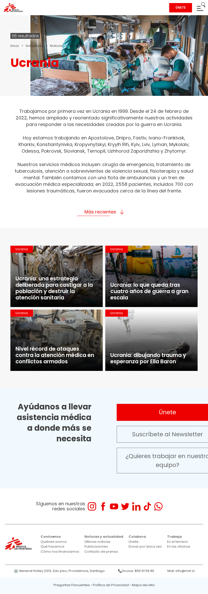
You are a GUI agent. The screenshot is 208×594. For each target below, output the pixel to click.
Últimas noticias (97, 541)
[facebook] (103, 506)
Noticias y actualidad (103, 536)
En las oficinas (178, 546)
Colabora (137, 536)
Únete (133, 541)
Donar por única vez (145, 546)
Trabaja (174, 536)
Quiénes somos (54, 541)
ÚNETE (181, 7)
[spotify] (169, 506)
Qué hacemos (52, 546)
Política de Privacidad (111, 585)
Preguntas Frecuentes (72, 585)
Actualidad (34, 45)
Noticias (56, 45)
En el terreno (177, 541)
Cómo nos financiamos (60, 551)
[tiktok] (147, 506)
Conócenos (51, 536)
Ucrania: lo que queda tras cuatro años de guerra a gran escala (149, 291)
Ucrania (21, 249)
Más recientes (100, 212)
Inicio (14, 45)
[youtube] (114, 506)
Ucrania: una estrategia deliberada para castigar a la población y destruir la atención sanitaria (54, 288)
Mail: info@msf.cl (181, 570)
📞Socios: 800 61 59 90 (136, 570)
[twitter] (125, 506)
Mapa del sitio (143, 585)
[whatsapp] (158, 506)
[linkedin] (136, 506)
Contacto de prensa (101, 551)
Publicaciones (96, 546)
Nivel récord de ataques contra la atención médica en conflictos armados (54, 355)
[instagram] (92, 506)
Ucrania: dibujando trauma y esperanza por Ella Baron (148, 358)
